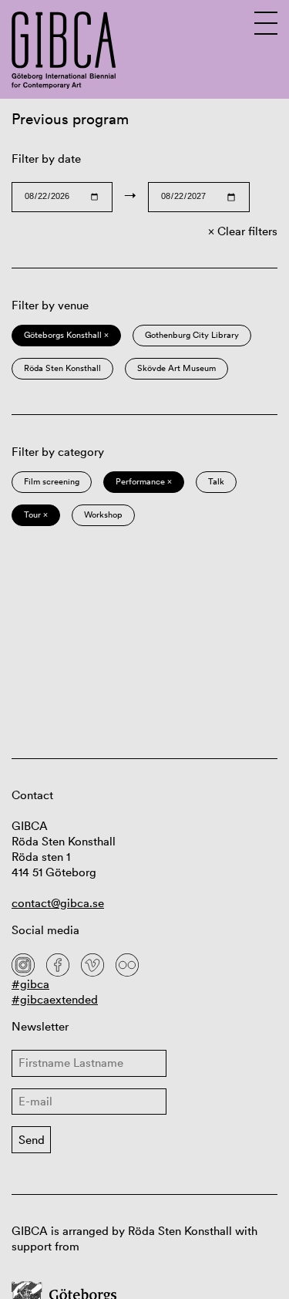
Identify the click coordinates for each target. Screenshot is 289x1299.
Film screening (51, 481)
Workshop (103, 514)
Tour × (36, 514)
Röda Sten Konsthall (62, 368)
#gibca (30, 984)
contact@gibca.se (58, 903)
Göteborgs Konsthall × (66, 334)
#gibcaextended (55, 999)
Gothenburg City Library (192, 334)
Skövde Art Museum (176, 368)
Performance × (144, 481)
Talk (216, 481)
